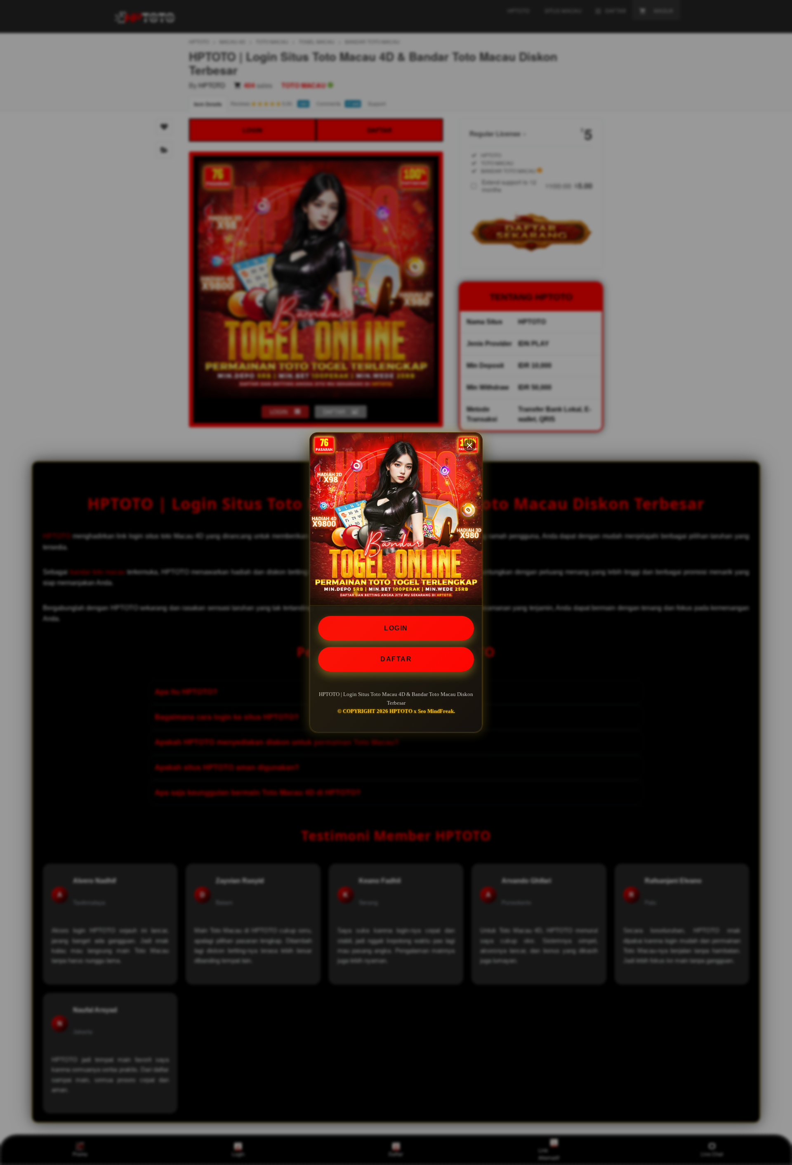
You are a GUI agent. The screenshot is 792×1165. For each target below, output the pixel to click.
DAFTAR (396, 659)
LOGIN (396, 628)
